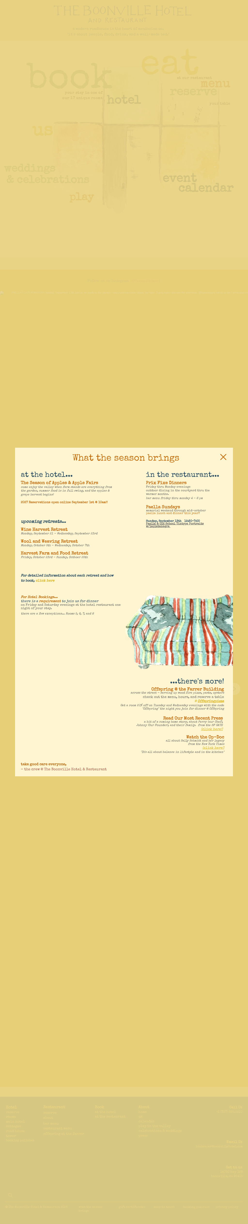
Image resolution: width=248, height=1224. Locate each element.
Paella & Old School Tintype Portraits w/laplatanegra (175, 525)
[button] (223, 457)
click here (45, 580)
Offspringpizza (211, 701)
